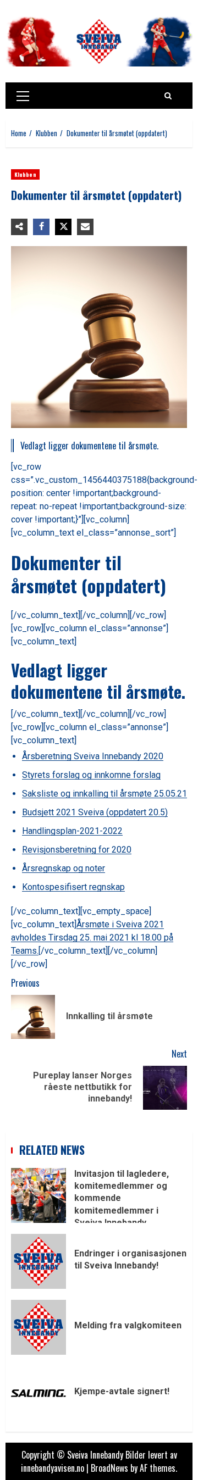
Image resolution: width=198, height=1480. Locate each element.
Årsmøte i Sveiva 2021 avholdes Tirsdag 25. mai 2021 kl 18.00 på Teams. (92, 937)
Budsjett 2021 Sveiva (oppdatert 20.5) (95, 812)
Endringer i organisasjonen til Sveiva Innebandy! (38, 1261)
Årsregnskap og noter (63, 868)
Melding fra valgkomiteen (38, 1327)
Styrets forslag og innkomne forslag (91, 775)
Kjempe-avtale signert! (38, 1393)
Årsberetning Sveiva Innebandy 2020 (92, 756)
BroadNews (109, 1468)
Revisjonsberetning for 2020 (76, 849)
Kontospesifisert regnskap (73, 887)
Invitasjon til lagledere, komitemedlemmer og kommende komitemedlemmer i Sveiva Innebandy (38, 1195)
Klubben (25, 174)
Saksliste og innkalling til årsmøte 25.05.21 (104, 793)
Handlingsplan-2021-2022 (72, 831)
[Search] (168, 95)
